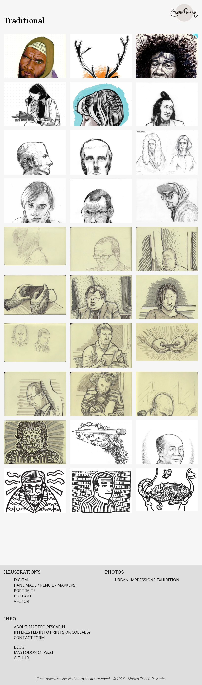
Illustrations (22, 572)
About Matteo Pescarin (39, 627)
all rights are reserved (92, 678)
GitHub (21, 658)
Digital (21, 579)
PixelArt (23, 596)
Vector (21, 601)
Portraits (24, 590)
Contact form (29, 637)
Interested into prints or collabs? (52, 632)
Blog (19, 647)
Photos (114, 572)
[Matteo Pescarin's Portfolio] (184, 13)
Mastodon (34, 652)
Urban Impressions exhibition (147, 579)
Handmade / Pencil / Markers (44, 585)
